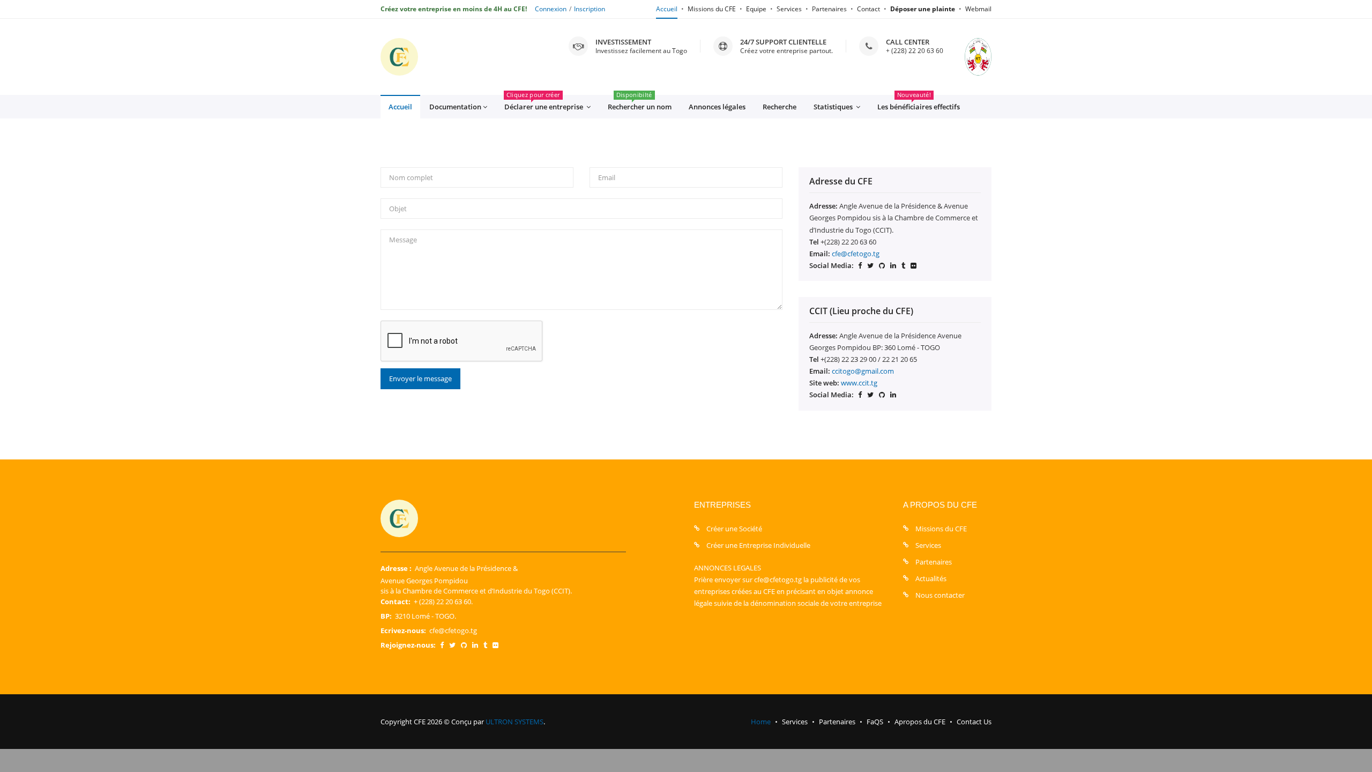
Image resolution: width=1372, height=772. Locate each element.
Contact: (396, 601)
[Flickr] (495, 645)
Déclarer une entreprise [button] (544, 103)
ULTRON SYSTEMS (514, 721)
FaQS (875, 721)
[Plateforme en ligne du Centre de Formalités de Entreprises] (399, 57)
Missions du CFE (712, 8)
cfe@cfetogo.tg (855, 253)
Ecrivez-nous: (403, 630)
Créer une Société (734, 528)
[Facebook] (442, 645)
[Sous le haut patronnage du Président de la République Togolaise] (967, 57)
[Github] (464, 645)
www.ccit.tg (859, 383)
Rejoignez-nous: (408, 645)
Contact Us (974, 721)
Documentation (455, 107)
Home (761, 721)
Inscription (589, 8)
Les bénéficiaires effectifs (918, 103)
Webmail (978, 8)
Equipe (756, 8)
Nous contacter (940, 595)
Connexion (550, 8)
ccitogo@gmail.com (863, 371)
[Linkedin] (475, 645)
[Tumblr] (485, 645)
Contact (868, 8)
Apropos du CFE (919, 721)
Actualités (930, 578)
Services (789, 8)
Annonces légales (717, 107)
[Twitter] (452, 645)
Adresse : (396, 568)
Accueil (666, 8)
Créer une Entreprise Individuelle (758, 545)
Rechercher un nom (640, 103)
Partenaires (829, 8)
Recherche (779, 107)
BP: (386, 616)
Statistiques (834, 107)
